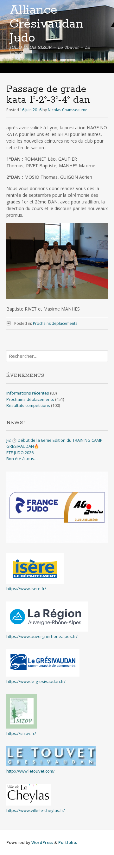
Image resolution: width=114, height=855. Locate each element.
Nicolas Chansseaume (67, 110)
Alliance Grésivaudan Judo (46, 24)
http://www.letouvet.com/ (30, 771)
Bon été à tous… (22, 458)
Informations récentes (27, 393)
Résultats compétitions (28, 405)
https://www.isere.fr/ (26, 588)
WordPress (42, 842)
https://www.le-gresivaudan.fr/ (36, 681)
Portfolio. (67, 842)
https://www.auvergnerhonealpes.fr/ (42, 636)
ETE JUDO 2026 (20, 452)
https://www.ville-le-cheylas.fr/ (35, 810)
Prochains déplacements (55, 323)
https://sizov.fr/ (21, 733)
